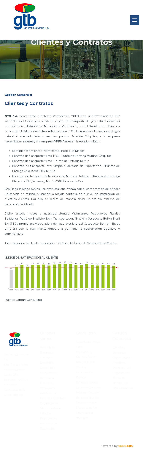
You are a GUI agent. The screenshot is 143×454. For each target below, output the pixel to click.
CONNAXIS (125, 445)
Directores (47, 383)
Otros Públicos (122, 388)
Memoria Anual (50, 408)
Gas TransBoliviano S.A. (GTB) (41, 34)
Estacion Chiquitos (88, 387)
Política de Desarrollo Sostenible (47, 362)
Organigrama (49, 403)
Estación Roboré (87, 392)
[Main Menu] (134, 20)
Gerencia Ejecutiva (52, 398)
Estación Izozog (87, 382)
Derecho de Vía (86, 407)
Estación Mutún (87, 402)
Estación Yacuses (87, 397)
